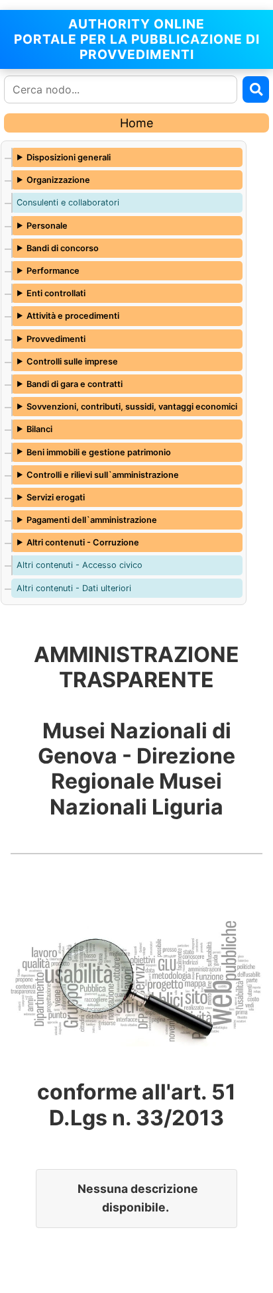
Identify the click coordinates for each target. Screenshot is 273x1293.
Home (136, 123)
